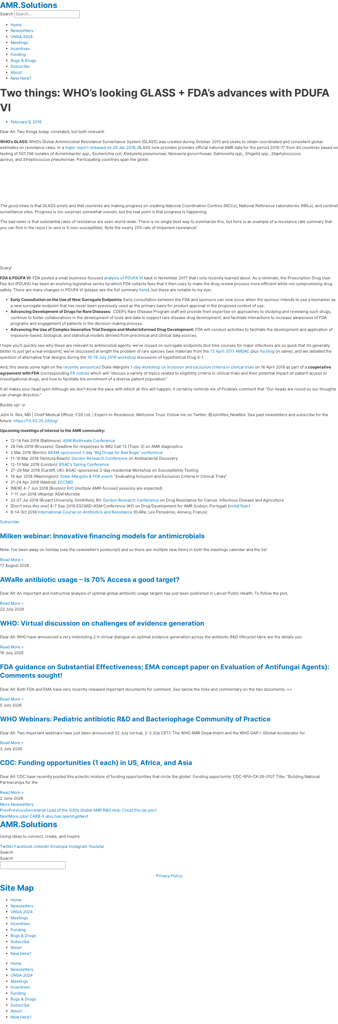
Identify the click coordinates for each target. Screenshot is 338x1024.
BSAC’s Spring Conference (84, 464)
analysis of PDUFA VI (123, 277)
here (143, 289)
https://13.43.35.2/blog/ (35, 420)
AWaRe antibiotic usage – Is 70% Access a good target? (90, 580)
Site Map (17, 888)
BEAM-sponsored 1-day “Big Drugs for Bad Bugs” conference (105, 452)
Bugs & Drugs (23, 60)
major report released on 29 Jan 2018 (100, 147)
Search (6, 13)
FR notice (79, 373)
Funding (18, 54)
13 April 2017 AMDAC (230, 351)
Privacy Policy (169, 875)
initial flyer (239, 505)
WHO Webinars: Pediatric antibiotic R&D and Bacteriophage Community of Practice (135, 719)
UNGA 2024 (22, 36)
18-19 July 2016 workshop (111, 357)
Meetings (19, 42)
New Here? (21, 78)
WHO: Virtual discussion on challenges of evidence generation (102, 623)
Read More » (12, 559)
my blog (267, 351)
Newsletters (22, 30)
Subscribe (20, 66)
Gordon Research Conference (100, 458)
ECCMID (65, 482)
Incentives (20, 48)
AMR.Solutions (28, 5)
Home (16, 24)
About (16, 72)
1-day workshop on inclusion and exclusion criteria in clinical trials (192, 367)
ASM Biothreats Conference (89, 440)
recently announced (82, 367)
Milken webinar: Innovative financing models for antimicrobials (102, 536)
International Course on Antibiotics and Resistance (85, 512)
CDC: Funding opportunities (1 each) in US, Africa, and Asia (96, 763)
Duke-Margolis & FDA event (86, 476)
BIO (70, 488)
